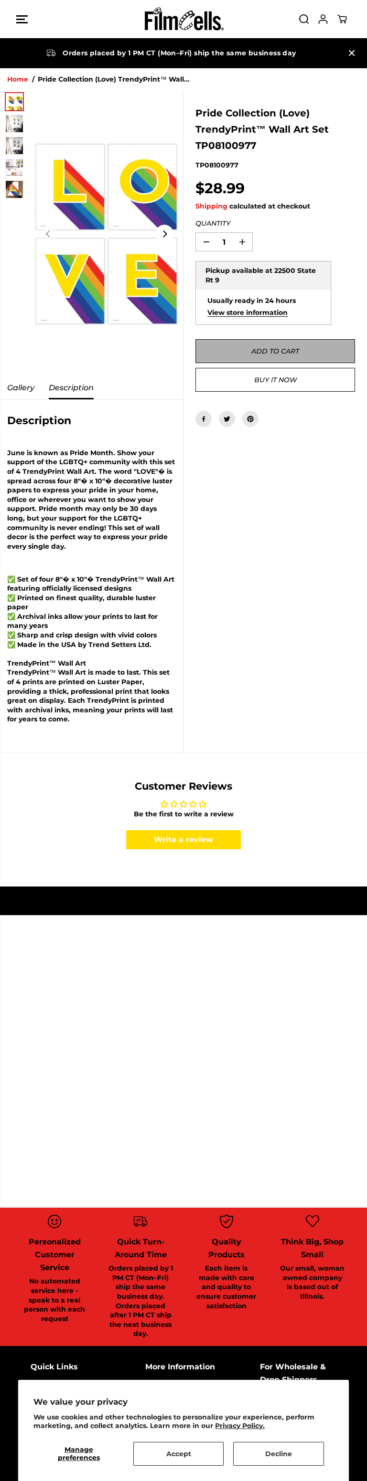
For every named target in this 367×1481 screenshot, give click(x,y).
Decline (278, 1454)
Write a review (183, 839)
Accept (178, 1454)
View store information (247, 312)
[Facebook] (203, 419)
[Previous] (48, 234)
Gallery (20, 387)
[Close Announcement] (352, 53)
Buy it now (275, 379)
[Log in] (323, 19)
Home (17, 79)
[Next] (164, 234)
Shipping (211, 206)
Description (71, 387)
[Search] (304, 19)
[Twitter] (227, 419)
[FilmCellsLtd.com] (183, 19)
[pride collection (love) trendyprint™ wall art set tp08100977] (106, 234)
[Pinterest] (250, 419)
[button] (22, 19)
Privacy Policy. (240, 1425)
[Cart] (342, 19)
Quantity (212, 223)
